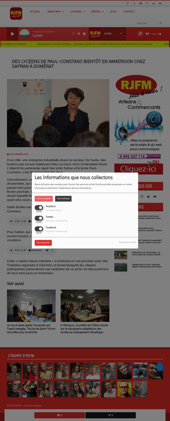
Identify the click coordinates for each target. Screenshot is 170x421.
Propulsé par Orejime (127, 242)
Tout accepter (44, 198)
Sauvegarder (43, 243)
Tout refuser (63, 198)
